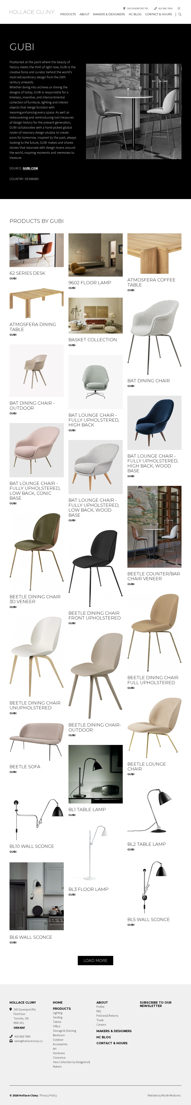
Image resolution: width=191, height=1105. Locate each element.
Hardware (59, 1053)
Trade (100, 1020)
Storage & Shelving (64, 1031)
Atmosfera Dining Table (33, 327)
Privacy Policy (48, 1095)
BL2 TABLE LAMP (146, 844)
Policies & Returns (107, 1015)
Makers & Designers (109, 14)
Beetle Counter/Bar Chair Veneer (153, 576)
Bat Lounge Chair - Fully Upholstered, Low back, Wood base (93, 507)
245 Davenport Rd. (138, 8)
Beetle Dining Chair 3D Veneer (35, 599)
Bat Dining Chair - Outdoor (32, 405)
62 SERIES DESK (27, 273)
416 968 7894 (165, 8)
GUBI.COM (30, 168)
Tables (57, 1022)
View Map (19, 1027)
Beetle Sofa (25, 766)
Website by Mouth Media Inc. (164, 1095)
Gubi (13, 278)
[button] (180, 14)
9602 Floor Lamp (89, 282)
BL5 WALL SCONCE (148, 919)
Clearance (59, 1057)
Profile (100, 1006)
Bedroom (59, 1035)
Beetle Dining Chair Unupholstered (35, 705)
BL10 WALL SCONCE (32, 846)
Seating (57, 1017)
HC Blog (135, 14)
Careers (101, 1024)
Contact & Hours (158, 14)
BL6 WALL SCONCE (31, 937)
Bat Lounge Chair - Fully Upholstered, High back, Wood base (152, 463)
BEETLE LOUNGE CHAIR (146, 766)
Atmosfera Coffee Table (151, 282)
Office (56, 1026)
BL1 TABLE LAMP (87, 809)
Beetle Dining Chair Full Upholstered (153, 680)
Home (57, 1002)
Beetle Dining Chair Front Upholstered (94, 615)
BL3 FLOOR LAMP (88, 889)
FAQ (98, 1011)
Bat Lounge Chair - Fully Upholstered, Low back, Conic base (35, 491)
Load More (95, 960)
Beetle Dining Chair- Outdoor (94, 727)
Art (54, 1048)
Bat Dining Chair (148, 380)
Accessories (60, 1044)
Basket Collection (92, 339)
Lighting (57, 1013)
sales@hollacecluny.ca (28, 1041)
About (84, 14)
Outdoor (58, 1039)
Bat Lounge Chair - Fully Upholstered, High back (93, 420)
